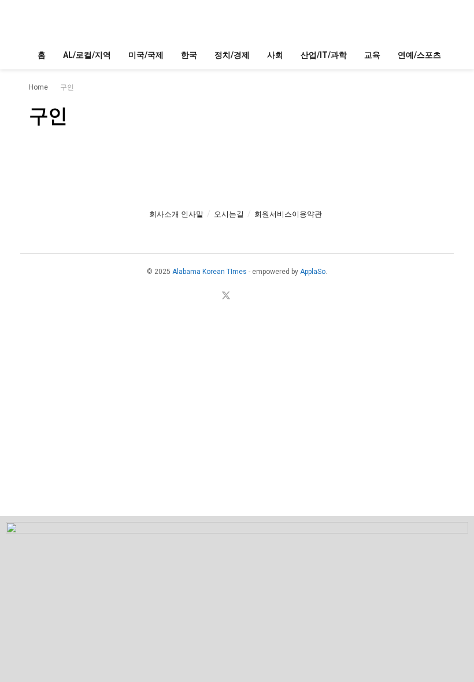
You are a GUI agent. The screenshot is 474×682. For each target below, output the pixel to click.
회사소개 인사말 (176, 214)
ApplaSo (312, 272)
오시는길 (229, 214)
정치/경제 (232, 55)
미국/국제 (146, 55)
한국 (189, 55)
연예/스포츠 (419, 55)
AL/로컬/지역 (87, 55)
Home (38, 87)
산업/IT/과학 (324, 55)
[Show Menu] (34, 20)
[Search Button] (440, 20)
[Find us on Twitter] (226, 296)
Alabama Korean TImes (209, 272)
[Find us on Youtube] (241, 296)
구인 (67, 87)
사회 (275, 55)
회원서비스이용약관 (288, 214)
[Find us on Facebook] (210, 296)
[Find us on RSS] (256, 296)
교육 (372, 55)
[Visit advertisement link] (237, 599)
